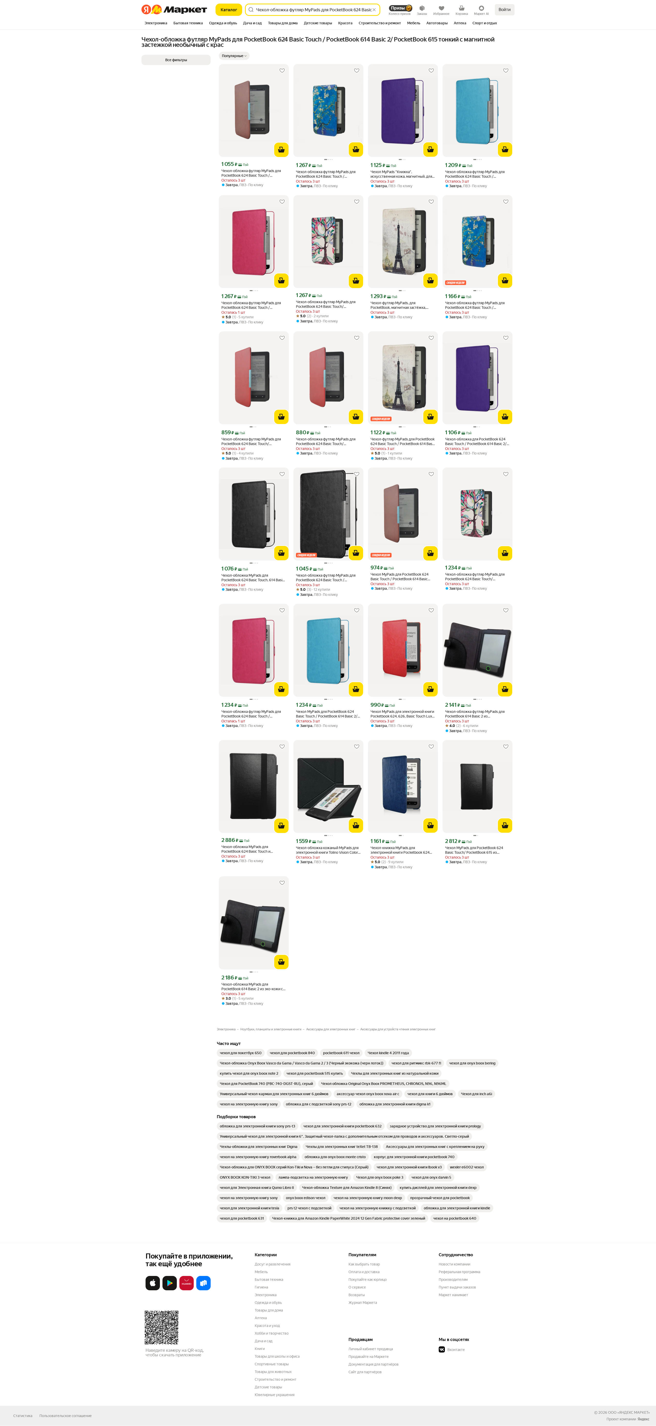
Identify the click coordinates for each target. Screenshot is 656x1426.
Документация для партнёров (373, 1364)
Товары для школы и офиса (277, 1356)
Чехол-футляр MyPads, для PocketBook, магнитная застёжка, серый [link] (398, 305)
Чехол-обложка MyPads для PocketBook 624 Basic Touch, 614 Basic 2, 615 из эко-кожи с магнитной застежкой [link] (252, 577)
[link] (241, 1053)
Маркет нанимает (453, 1295)
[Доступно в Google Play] (169, 1289)
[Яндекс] (643, 1419)
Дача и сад (263, 1341)
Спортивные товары (272, 1364)
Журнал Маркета (362, 1303)
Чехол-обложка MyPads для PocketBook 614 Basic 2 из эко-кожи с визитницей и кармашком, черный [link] (252, 986)
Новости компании (454, 1264)
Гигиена (261, 1287)
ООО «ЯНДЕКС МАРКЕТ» (629, 1412)
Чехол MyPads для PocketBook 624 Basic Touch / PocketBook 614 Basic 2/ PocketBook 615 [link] (326, 714)
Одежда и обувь (268, 1303)
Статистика (22, 1416)
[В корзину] (281, 149)
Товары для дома (269, 1310)
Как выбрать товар (364, 1264)
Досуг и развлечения (272, 1264)
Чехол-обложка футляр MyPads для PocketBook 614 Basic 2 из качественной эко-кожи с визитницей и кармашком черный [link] (476, 714)
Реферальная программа (459, 1272)
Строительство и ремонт (275, 1379)
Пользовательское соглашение (65, 1416)
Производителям (453, 1279)
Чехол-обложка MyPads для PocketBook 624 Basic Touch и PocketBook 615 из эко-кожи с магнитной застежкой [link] (246, 849)
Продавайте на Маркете (368, 1357)
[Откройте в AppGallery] (186, 1289)
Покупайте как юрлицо (367, 1279)
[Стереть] (374, 9)
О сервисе (357, 1287)
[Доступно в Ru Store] (203, 1289)
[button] (234, 56)
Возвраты (356, 1295)
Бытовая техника (269, 1279)
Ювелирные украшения (274, 1395)
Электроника (265, 1295)
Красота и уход (267, 1326)
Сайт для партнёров (365, 1372)
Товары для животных (273, 1372)
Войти (505, 9)
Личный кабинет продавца (370, 1349)
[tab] (155, 23)
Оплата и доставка (364, 1272)
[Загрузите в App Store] (153, 1289)
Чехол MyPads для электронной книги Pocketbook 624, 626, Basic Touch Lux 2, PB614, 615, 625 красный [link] (402, 714)
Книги (260, 1349)
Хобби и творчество (272, 1333)
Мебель (261, 1272)
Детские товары (268, 1387)
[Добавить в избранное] (282, 70)
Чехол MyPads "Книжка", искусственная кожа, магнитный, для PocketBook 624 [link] (401, 174)
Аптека (261, 1318)
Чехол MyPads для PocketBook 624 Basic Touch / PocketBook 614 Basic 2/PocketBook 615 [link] (399, 576)
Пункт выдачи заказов (457, 1287)
